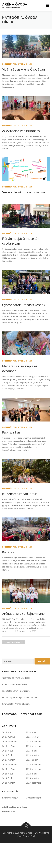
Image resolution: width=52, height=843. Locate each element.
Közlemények (9, 64)
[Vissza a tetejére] (26, 826)
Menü (47, 5)
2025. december (9, 741)
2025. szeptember (34, 746)
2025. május (31, 750)
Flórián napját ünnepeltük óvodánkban (20, 697)
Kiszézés (8, 552)
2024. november (33, 764)
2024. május (31, 773)
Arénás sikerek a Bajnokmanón (24, 613)
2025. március (32, 755)
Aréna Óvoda (14, 4)
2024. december (9, 764)
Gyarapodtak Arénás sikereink (23, 305)
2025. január (32, 759)
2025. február (8, 759)
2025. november (33, 741)
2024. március (32, 778)
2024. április (7, 778)
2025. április (7, 755)
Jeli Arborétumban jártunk (20, 493)
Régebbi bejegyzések (14, 642)
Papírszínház (11, 432)
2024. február (8, 782)
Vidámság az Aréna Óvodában (23, 69)
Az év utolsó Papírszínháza (21, 131)
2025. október (8, 746)
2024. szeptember (34, 769)
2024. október (8, 769)
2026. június (7, 732)
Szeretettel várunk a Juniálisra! (24, 192)
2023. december (33, 782)
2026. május (31, 732)
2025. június (7, 750)
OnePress (39, 832)
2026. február (32, 736)
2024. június (7, 773)
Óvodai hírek (25, 64)
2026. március (8, 736)
